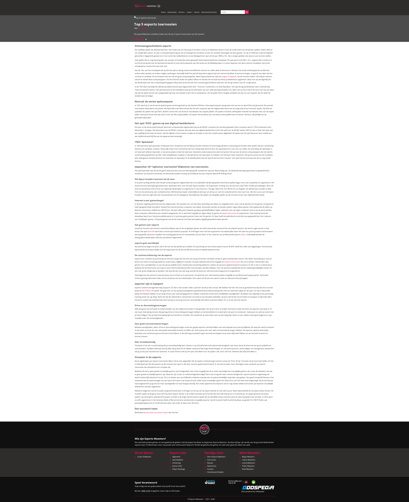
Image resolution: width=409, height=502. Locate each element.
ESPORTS (181, 12)
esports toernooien (232, 262)
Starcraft (150, 231)
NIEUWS (196, 12)
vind (154, 491)
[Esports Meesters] (147, 6)
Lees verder (140, 39)
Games (189, 12)
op (238, 53)
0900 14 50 (146, 491)
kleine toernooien (229, 213)
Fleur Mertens (143, 28)
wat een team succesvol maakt (155, 412)
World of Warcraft (146, 291)
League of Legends (229, 76)
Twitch (179, 262)
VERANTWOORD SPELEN (209, 12)
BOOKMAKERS (172, 12)
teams (243, 234)
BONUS (163, 12)
